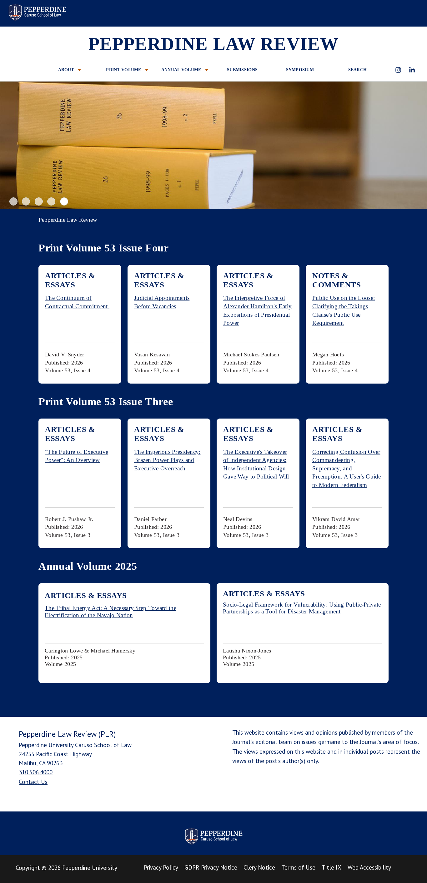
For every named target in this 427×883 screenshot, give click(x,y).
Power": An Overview (72, 460)
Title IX (331, 867)
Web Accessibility (369, 867)
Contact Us (33, 782)
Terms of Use (298, 867)
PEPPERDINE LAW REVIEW (213, 44)
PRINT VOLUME (124, 69)
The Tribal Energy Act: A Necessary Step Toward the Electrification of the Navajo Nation (110, 611)
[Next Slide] (417, 145)
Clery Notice (259, 867)
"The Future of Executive (76, 452)
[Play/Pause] (214, 146)
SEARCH (357, 69)
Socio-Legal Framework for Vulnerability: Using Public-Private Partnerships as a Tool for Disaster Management (302, 608)
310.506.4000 (36, 772)
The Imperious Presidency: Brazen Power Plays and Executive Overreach (167, 460)
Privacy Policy (161, 867)
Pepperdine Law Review (37, 12)
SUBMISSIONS (242, 69)
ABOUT (66, 69)
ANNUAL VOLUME (182, 69)
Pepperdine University (89, 867)
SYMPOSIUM (300, 69)
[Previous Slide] (10, 145)
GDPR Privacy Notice (210, 867)
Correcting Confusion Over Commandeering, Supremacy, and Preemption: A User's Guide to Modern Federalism (346, 468)
